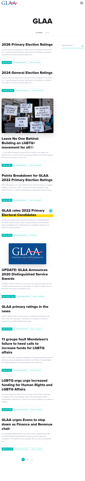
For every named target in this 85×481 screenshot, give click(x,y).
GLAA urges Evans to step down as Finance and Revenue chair (27, 424)
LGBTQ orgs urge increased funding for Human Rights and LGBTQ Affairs (27, 385)
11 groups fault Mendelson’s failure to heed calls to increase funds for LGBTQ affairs (25, 345)
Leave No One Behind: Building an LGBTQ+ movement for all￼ (20, 143)
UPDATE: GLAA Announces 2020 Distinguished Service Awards (25, 274)
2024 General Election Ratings (27, 72)
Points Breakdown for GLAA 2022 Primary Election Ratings (27, 178)
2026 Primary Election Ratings (27, 44)
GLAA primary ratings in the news (25, 309)
